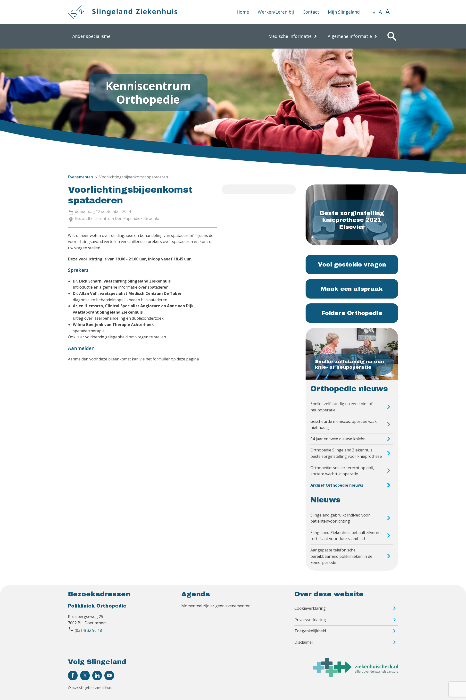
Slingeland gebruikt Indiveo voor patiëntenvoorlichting (340, 518)
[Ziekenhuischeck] (355, 675)
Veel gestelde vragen (352, 264)
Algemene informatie (350, 36)
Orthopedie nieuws (349, 389)
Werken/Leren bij (276, 12)
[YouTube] (109, 675)
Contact (311, 12)
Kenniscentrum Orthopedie (148, 92)
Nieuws (325, 500)
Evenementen (80, 177)
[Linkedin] (97, 675)
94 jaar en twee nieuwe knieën (338, 439)
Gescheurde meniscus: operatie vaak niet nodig (343, 424)
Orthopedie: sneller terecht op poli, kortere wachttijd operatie (342, 471)
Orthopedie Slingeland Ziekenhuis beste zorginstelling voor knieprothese (346, 453)
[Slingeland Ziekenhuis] (122, 12)
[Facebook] (73, 675)
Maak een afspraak (352, 289)
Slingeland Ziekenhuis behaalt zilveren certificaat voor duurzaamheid (345, 536)
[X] (85, 675)
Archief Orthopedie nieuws (336, 485)
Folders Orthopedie (352, 313)
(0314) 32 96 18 (88, 630)
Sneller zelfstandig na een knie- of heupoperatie (341, 407)
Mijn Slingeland (344, 12)
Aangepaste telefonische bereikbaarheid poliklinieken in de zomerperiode (341, 556)
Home (243, 12)
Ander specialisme (91, 36)
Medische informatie (290, 36)
